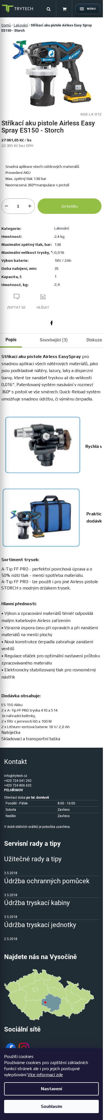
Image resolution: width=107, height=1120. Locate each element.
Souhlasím (51, 1106)
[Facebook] (52, 323)
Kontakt (15, 762)
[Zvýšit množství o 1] (30, 206)
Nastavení (51, 1088)
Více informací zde (45, 1074)
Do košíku (69, 206)
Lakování (61, 228)
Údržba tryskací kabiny (37, 902)
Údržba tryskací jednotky (40, 924)
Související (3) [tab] (54, 340)
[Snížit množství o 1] (6, 206)
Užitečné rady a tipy (32, 859)
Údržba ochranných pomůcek (46, 881)
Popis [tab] (10, 339)
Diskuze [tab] (94, 340)
